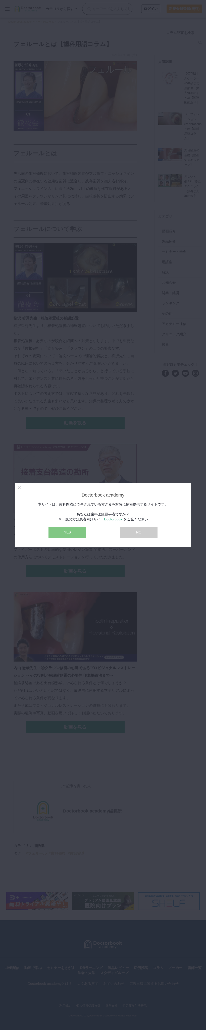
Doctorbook (113, 519)
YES (67, 532)
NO (138, 532)
